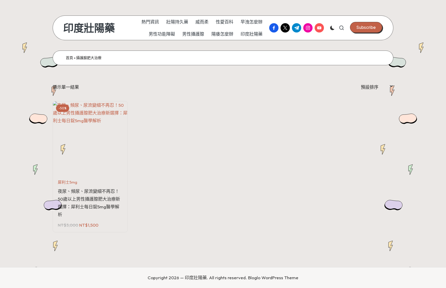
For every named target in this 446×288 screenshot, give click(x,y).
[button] (366, 27)
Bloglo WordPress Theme (273, 277)
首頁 (69, 57)
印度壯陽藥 (89, 28)
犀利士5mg (67, 182)
